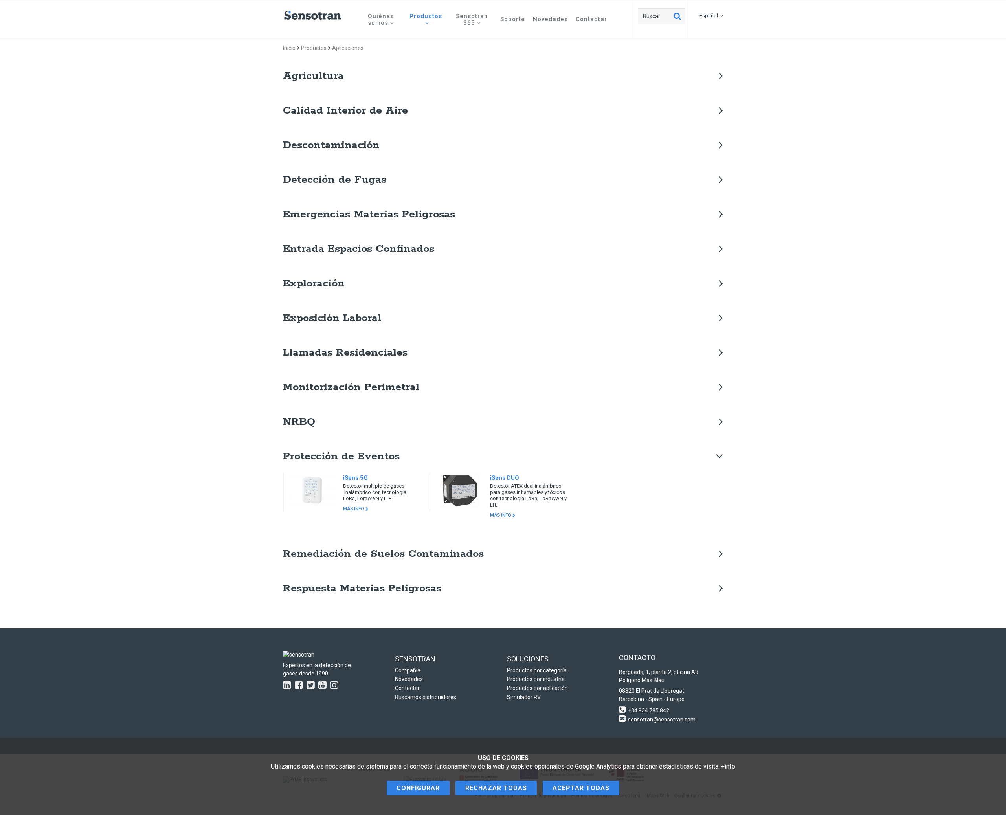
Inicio (289, 48)
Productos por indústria (536, 679)
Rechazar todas (496, 788)
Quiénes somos (381, 19)
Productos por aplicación (537, 688)
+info (728, 766)
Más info (354, 509)
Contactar (591, 19)
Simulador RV (524, 697)
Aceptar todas (581, 788)
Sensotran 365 (472, 19)
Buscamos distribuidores (425, 697)
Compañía (407, 670)
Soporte (512, 19)
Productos (425, 16)
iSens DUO (504, 477)
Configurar (418, 788)
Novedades (550, 19)
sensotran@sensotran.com (662, 719)
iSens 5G (355, 477)
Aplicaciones (347, 48)
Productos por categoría (537, 670)
